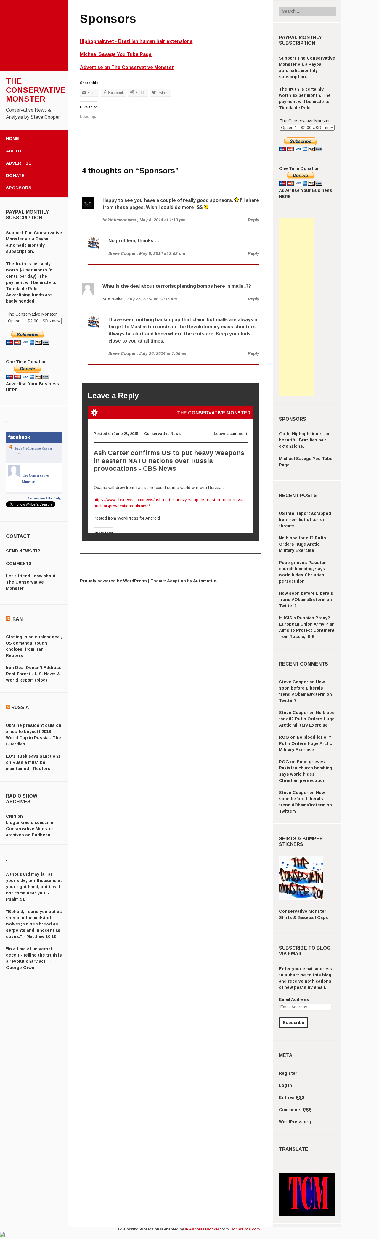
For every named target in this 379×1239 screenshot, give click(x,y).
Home (12, 138)
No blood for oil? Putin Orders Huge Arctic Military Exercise (302, 544)
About (14, 151)
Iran (17, 618)
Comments (295, 1109)
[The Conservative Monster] (14, 475)
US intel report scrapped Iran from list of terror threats (305, 519)
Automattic (204, 580)
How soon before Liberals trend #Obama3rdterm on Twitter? (306, 599)
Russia (20, 707)
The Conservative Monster (36, 90)
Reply (253, 220)
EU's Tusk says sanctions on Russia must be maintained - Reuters (33, 762)
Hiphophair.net (307, 433)
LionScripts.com (244, 1229)
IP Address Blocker (202, 1229)
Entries (292, 1097)
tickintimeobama (119, 220)
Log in (285, 1085)
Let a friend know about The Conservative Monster (31, 582)
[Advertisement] (296, 307)
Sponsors (18, 187)
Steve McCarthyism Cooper (33, 448)
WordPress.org (295, 1121)
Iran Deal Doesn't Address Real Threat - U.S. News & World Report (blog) (34, 673)
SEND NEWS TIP (23, 551)
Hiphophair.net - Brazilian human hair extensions (136, 41)
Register (288, 1073)
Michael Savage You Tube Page (116, 54)
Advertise (18, 163)
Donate (15, 175)
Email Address (294, 999)
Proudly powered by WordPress (113, 580)
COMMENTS (19, 563)
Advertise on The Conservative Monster (127, 67)
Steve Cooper (293, 681)
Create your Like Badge (45, 498)
